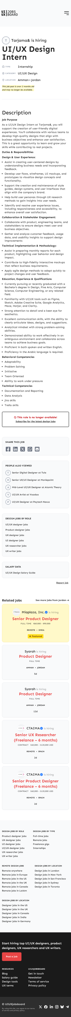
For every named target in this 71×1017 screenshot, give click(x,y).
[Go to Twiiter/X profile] (40, 1007)
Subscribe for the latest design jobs (35, 421)
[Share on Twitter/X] (22, 449)
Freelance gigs (41, 844)
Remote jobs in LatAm (14, 890)
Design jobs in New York (48, 874)
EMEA (41, 630)
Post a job (12, 956)
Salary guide (10, 977)
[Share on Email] (37, 449)
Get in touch (36, 973)
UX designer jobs (14, 535)
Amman (23, 80)
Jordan (35, 80)
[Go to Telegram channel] (67, 1007)
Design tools (10, 981)
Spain (41, 751)
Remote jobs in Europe (14, 874)
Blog (5, 973)
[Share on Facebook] (8, 449)
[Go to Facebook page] (46, 1007)
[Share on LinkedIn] (15, 449)
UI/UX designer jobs (16, 524)
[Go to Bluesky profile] (62, 1007)
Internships (39, 848)
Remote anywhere (12, 870)
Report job (62, 582)
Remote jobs (40, 840)
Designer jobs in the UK (15, 909)
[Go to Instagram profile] (56, 1007)
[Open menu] (66, 13)
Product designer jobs (17, 529)
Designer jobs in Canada (15, 913)
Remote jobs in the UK (14, 882)
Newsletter (35, 977)
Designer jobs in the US (14, 905)
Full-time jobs (40, 836)
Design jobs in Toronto (47, 886)
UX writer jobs (13, 551)
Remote (31, 751)
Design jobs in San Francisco (50, 878)
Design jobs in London (47, 870)
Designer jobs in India (14, 917)
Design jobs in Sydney (47, 882)
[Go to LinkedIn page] (51, 1007)
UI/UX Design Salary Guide (20, 572)
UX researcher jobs (15, 545)
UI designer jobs (14, 540)
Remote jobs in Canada (15, 886)
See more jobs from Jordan (51, 600)
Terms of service (38, 981)
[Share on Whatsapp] (30, 449)
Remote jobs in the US (14, 878)
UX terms (8, 985)
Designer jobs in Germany (16, 921)
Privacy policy (37, 985)
